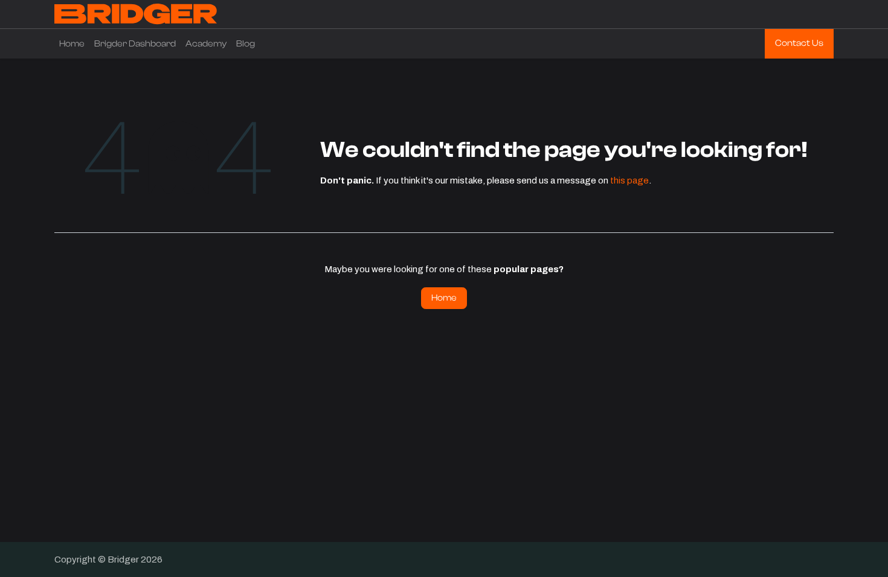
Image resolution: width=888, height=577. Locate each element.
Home (444, 298)
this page (629, 180)
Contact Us (799, 43)
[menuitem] (71, 44)
